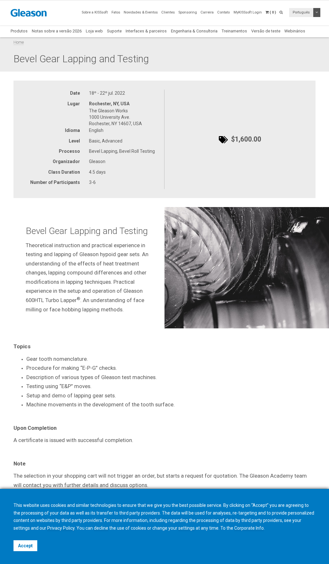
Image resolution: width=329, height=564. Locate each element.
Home (18, 42)
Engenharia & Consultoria (194, 31)
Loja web (94, 31)
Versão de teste (265, 31)
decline (101, 528)
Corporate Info (249, 528)
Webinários (294, 31)
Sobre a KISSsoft (95, 12)
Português (301, 12)
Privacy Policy (61, 528)
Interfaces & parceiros (146, 31)
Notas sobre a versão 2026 (57, 31)
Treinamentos (234, 31)
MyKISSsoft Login (248, 12)
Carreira (207, 12)
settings (186, 528)
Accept (25, 545)
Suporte (114, 31)
